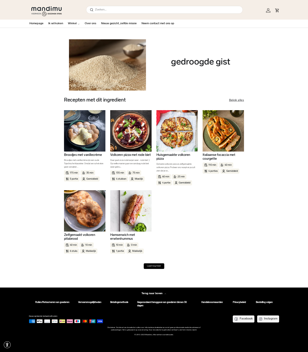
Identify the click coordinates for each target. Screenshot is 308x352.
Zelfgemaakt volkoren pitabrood (79, 237)
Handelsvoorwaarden (212, 302)
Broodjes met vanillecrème (83, 155)
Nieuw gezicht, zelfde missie (119, 23)
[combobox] (164, 9)
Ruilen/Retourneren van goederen (52, 302)
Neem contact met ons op (157, 23)
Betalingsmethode (119, 302)
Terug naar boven (152, 293)
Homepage (36, 23)
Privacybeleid (239, 302)
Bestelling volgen (264, 302)
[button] (7, 345)
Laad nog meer (154, 266)
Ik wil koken (55, 23)
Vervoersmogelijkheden (89, 302)
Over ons (90, 23)
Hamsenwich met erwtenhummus (122, 237)
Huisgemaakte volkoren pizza (173, 157)
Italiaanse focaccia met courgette (219, 157)
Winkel (72, 23)
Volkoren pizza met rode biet (130, 155)
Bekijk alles (236, 100)
